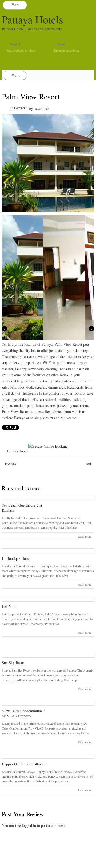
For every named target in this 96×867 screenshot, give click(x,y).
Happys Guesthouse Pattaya (22, 763)
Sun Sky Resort (13, 662)
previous (10, 463)
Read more (84, 536)
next (88, 463)
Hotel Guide (41, 108)
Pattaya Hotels (32, 19)
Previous (4, 328)
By (31, 108)
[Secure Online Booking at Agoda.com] (48, 446)
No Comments (18, 108)
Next (91, 328)
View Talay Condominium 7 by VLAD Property (23, 713)
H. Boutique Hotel (16, 558)
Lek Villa (9, 606)
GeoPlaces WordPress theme (48, 862)
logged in (29, 825)
